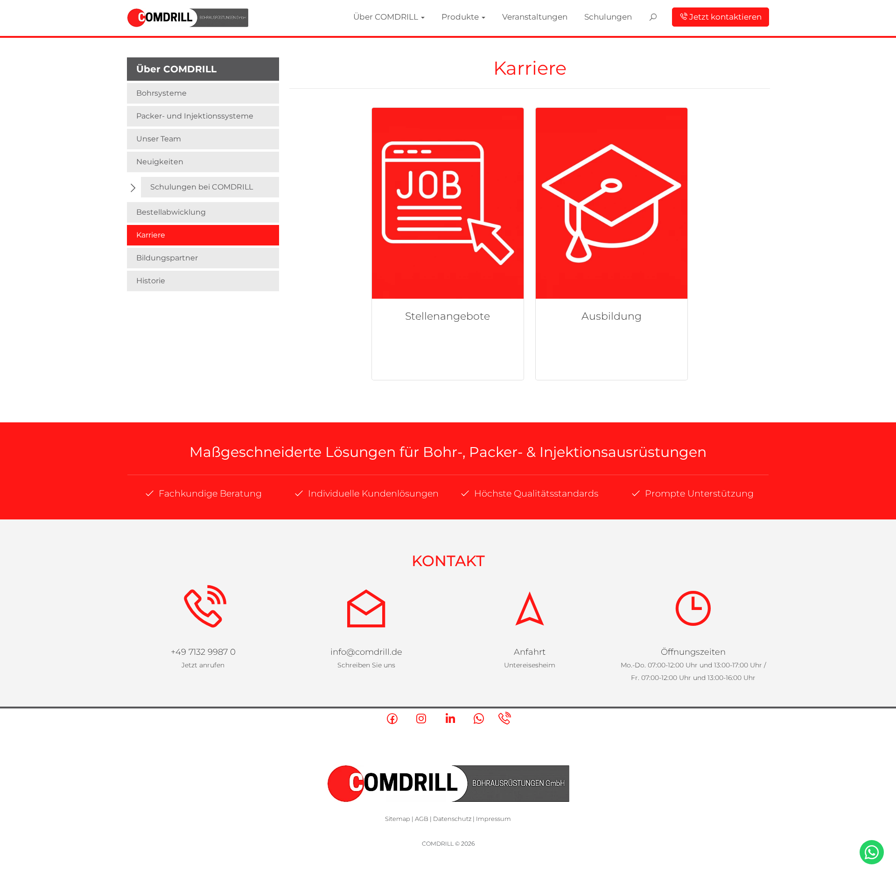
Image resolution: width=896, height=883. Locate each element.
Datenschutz (452, 818)
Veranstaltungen (603, 16)
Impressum (493, 818)
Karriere (150, 235)
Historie (150, 280)
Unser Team (158, 138)
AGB (421, 818)
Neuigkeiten (159, 161)
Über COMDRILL (176, 69)
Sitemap (397, 818)
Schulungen (654, 16)
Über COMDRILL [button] (497, 16)
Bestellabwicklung (171, 212)
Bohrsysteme (161, 93)
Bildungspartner (167, 257)
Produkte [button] (550, 16)
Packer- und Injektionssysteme (194, 116)
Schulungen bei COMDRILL (201, 186)
